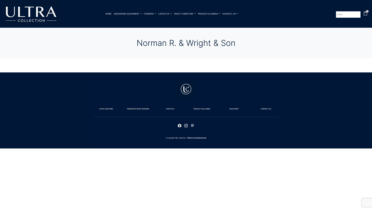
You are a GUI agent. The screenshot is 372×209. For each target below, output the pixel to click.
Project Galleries (202, 109)
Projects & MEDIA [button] (208, 14)
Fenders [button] (149, 14)
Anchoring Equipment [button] (127, 14)
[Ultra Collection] (31, 26)
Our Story (233, 109)
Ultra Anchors (106, 109)
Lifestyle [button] (164, 14)
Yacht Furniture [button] (184, 14)
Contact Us (266, 109)
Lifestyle (170, 109)
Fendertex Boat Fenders (138, 109)
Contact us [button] (229, 14)
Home (108, 14)
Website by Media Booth (196, 138)
